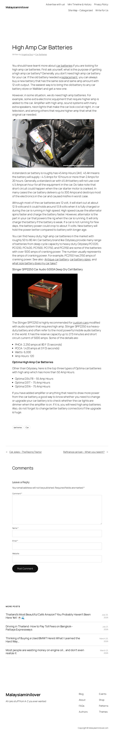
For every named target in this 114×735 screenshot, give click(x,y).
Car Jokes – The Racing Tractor (25, 451)
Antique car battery (56, 259)
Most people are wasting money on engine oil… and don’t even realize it (45, 652)
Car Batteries (41, 54)
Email (15, 540)
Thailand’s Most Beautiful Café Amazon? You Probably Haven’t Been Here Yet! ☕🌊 (48, 616)
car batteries (64, 65)
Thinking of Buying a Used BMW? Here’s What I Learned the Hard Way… (43, 640)
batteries (18, 427)
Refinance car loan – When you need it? (84, 451)
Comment (17, 493)
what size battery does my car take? (34, 263)
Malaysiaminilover (17, 7)
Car (27, 427)
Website (15, 553)
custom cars (81, 322)
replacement (69, 77)
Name (15, 528)
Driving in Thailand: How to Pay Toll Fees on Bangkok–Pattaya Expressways (39, 628)
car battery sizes (80, 259)
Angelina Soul (27, 54)
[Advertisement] (57, 21)
